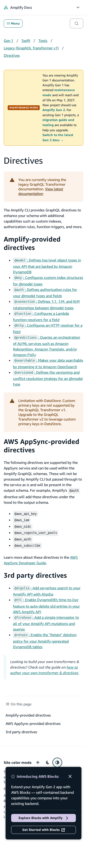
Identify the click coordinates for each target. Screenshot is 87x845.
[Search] (76, 23)
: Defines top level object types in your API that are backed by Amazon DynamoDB (47, 266)
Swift (26, 40)
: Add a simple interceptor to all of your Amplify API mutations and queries (46, 623)
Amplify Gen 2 (53, 110)
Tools (43, 40)
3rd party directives (35, 575)
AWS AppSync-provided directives (33, 723)
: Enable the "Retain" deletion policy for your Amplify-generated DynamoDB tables (45, 640)
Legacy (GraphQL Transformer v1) (31, 48)
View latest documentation (40, 191)
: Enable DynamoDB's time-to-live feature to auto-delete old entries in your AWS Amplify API (46, 605)
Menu (15, 23)
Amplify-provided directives (32, 243)
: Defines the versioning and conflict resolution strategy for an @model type (48, 378)
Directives (12, 55)
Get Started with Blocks (41, 830)
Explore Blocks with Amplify (41, 818)
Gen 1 (8, 40)
